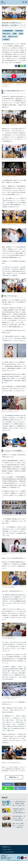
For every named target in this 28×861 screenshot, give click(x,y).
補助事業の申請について (14, 777)
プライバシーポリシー (7, 849)
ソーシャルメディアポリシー (8, 851)
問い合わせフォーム (7, 846)
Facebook (18, 857)
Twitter (22, 857)
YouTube (25, 857)
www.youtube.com (6, 86)
